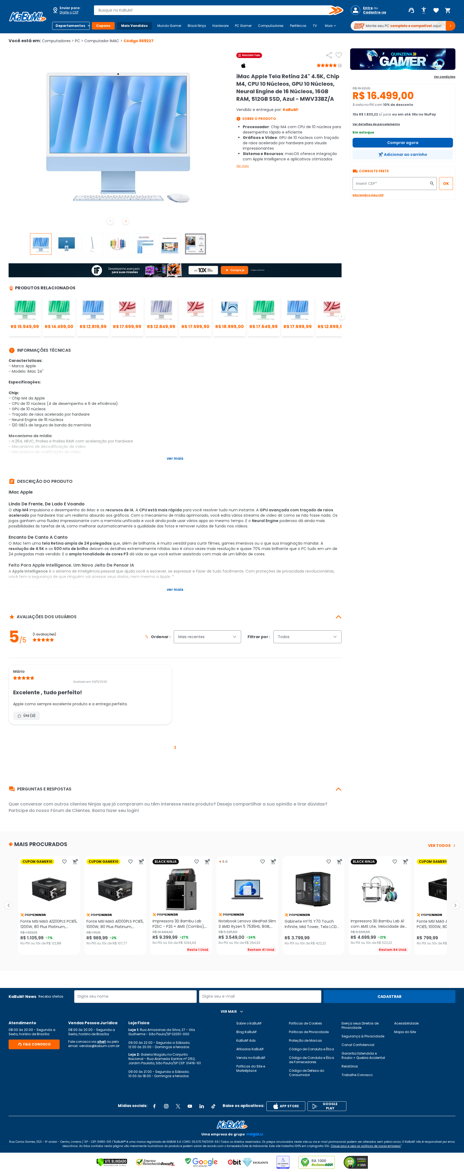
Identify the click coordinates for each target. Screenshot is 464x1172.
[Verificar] (111, 1162)
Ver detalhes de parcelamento (376, 124)
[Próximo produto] (455, 905)
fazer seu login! (122, 810)
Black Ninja (197, 25)
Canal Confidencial (358, 1044)
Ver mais (242, 166)
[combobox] (215, 10)
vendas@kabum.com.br (99, 1046)
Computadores (271, 25)
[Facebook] (154, 1106)
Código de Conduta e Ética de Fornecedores (311, 1059)
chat (101, 1041)
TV (315, 25)
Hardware (220, 25)
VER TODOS (439, 845)
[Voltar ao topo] (232, 1124)
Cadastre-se (374, 12)
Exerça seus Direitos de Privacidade (360, 1025)
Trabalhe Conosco (357, 1075)
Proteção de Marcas (305, 1040)
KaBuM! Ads (246, 1040)
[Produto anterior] (8, 905)
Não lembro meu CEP (368, 195)
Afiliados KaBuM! (250, 1049)
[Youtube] (190, 1106)
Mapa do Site (405, 1032)
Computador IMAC (103, 41)
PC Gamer (243, 25)
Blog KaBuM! (246, 1032)
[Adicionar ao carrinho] (75, 862)
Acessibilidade (406, 1023)
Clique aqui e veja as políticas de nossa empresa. (366, 1146)
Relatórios (350, 1066)
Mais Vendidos (134, 25)
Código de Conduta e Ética (311, 1049)
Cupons (103, 25)
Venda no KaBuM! (250, 1057)
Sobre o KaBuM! (249, 1023)
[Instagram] (166, 1106)
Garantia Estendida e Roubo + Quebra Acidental (363, 1055)
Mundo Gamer (169, 25)
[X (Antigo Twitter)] (178, 1106)
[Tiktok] (213, 1106)
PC (79, 41)
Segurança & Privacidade (363, 1036)
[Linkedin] (201, 1106)
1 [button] (175, 748)
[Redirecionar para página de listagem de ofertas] (402, 59)
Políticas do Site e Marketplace (250, 1068)
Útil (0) (29, 715)
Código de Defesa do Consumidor (306, 1072)
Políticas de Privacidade (309, 1032)
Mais (331, 25)
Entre (368, 8)
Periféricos (298, 25)
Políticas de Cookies (305, 1023)
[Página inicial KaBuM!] (28, 17)
